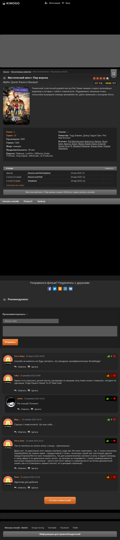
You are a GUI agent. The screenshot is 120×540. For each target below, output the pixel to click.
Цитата (34, 367)
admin (20, 399)
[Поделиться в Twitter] (55, 289)
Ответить (22, 367)
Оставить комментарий (60, 500)
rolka (16, 376)
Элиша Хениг (96, 146)
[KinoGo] (11, 3)
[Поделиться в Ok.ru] (60, 289)
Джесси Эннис (70, 144)
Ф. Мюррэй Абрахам (80, 146)
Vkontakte (52, 528)
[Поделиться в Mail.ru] (65, 289)
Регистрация (54, 3)
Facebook (64, 528)
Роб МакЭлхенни (76, 141)
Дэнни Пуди (64, 146)
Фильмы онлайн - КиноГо (16, 528)
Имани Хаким (84, 144)
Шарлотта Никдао (93, 141)
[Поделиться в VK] (70, 289)
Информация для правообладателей (60, 534)
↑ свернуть (108, 168)
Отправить (10, 342)
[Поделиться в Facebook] (49, 289)
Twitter (75, 528)
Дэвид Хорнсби (98, 144)
